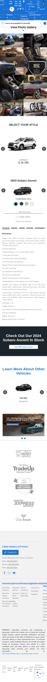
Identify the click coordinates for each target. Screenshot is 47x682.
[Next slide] (25, 438)
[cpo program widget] (23, 486)
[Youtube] (14, 573)
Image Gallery (24, 217)
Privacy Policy (10, 669)
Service (16, 583)
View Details (23, 401)
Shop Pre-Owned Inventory (5, 595)
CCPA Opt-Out (31, 669)
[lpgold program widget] (23, 453)
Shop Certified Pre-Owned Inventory (7, 603)
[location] (21, 9)
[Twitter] (9, 573)
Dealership (37, 583)
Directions (34, 591)
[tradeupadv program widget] (23, 468)
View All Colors (24, 212)
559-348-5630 (12, 568)
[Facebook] (4, 573)
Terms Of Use (15, 669)
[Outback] (23, 425)
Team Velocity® (39, 667)
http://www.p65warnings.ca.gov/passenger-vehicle (20, 653)
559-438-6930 (13, 564)
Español (34, 594)
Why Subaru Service (15, 603)
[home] (18, 9)
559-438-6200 (12, 561)
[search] (23, 9)
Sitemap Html (20, 669)
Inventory (7, 583)
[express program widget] (23, 503)
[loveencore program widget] (23, 517)
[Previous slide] (22, 438)
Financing (26, 583)
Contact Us (12, 552)
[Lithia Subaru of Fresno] (6, 9)
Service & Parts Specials (15, 595)
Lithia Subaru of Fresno (4, 669)
